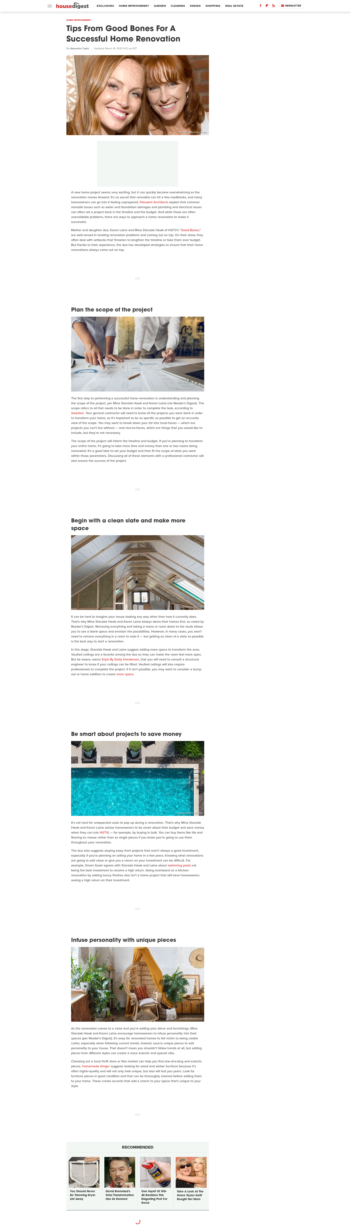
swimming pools (179, 865)
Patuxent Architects (154, 202)
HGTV (103, 832)
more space (124, 674)
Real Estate (234, 6)
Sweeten (77, 413)
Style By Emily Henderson (120, 659)
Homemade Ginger (96, 1066)
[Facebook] (260, 6)
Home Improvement (134, 6)
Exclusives (105, 6)
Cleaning (178, 6)
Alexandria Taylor (79, 48)
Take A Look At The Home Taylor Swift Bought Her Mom (190, 1195)
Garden (160, 6)
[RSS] (273, 6)
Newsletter (293, 6)
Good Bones (190, 230)
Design (195, 6)
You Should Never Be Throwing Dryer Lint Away (82, 1195)
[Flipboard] (267, 6)
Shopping (212, 6)
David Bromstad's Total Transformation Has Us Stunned (120, 1195)
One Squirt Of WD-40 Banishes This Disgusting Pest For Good (154, 1197)
